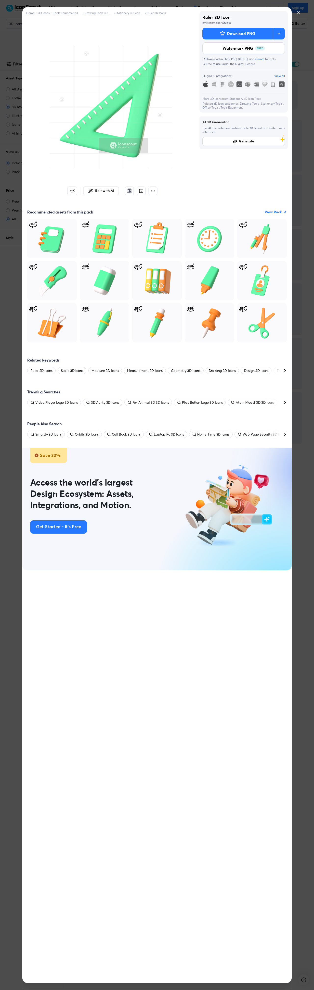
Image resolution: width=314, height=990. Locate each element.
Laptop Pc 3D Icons (169, 434)
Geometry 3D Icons (185, 370)
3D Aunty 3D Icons (105, 402)
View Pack (273, 212)
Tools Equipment (232, 107)
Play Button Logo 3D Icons (202, 402)
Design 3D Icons (256, 370)
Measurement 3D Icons (144, 370)
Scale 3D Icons (72, 370)
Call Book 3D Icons (126, 434)
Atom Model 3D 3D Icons (255, 402)
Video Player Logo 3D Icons (56, 402)
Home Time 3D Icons (213, 434)
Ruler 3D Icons (156, 13)
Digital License (245, 64)
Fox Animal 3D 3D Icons (150, 402)
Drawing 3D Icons (222, 370)
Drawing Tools (250, 103)
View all (279, 76)
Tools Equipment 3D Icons (67, 13)
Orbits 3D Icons (86, 434)
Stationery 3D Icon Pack (129, 13)
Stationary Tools (272, 103)
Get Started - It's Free (58, 527)
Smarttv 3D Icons (48, 434)
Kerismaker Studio (218, 23)
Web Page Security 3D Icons (264, 434)
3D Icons (44, 13)
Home (30, 13)
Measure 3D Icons (105, 370)
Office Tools (210, 107)
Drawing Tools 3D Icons (98, 13)
